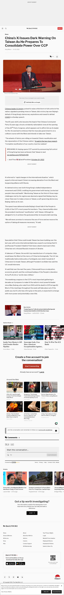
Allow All (46, 591)
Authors (25, 538)
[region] (32, 589)
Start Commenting (32, 366)
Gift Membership (27, 546)
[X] (9, 577)
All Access (6, 538)
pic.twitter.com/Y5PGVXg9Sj (18, 155)
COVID (7, 117)
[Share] (57, 57)
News (4, 533)
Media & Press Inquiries (49, 538)
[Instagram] (13, 577)
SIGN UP (60, 28)
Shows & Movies (7, 535)
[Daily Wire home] (32, 28)
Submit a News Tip (47, 546)
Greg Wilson (8, 49)
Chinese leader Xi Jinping (14, 109)
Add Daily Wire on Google (33, 102)
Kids (4, 543)
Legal (44, 535)
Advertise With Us (27, 535)
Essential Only (57, 591)
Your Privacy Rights (48, 533)
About (24, 533)
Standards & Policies (48, 543)
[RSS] (22, 577)
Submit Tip (32, 513)
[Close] (61, 586)
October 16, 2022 (37, 160)
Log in (41, 372)
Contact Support (27, 543)
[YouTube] (17, 577)
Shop (4, 541)
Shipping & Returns (48, 541)
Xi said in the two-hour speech (46, 141)
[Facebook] (4, 577)
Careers (25, 541)
